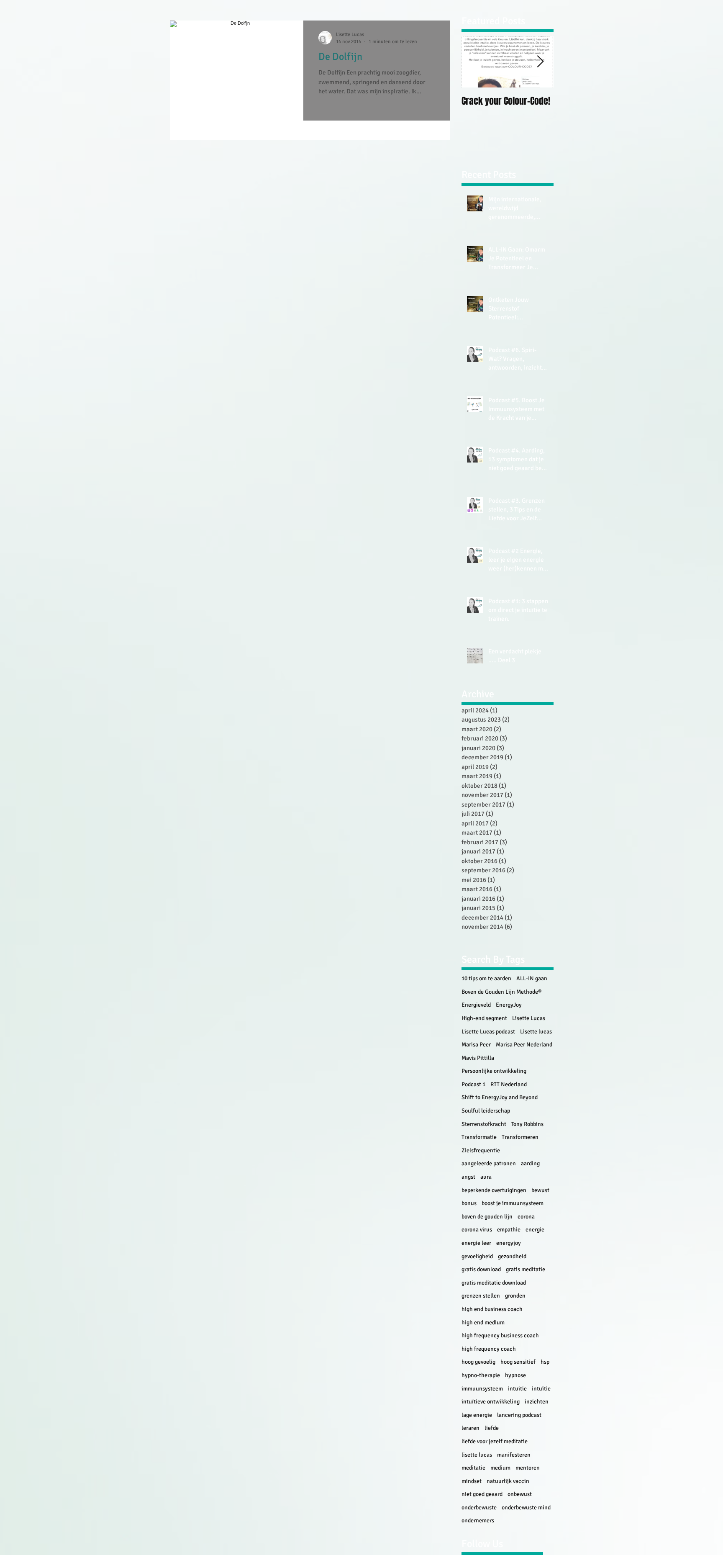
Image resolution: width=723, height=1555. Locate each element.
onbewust (520, 1494)
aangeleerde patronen (488, 1163)
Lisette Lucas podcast (488, 1031)
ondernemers (477, 1520)
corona (526, 1216)
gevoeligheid (477, 1256)
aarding (530, 1163)
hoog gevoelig (478, 1361)
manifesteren (514, 1454)
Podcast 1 (473, 1084)
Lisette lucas (536, 1031)
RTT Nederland (508, 1084)
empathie (508, 1229)
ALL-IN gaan (531, 978)
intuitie (517, 1388)
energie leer (476, 1243)
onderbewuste (479, 1507)
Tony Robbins (527, 1124)
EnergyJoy (509, 1004)
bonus (469, 1203)
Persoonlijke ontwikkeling (493, 1070)
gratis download (481, 1269)
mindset (471, 1481)
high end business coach (492, 1309)
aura (486, 1176)
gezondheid (512, 1256)
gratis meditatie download (493, 1282)
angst (468, 1176)
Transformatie (479, 1137)
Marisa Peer (476, 1044)
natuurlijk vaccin (508, 1481)
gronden (515, 1295)
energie (535, 1229)
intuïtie (541, 1388)
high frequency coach (488, 1348)
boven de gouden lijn (487, 1216)
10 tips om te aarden (486, 978)
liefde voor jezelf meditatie (494, 1441)
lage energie (476, 1415)
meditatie (473, 1467)
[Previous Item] (475, 61)
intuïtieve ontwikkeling (490, 1401)
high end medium (483, 1322)
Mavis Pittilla (477, 1058)
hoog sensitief (518, 1361)
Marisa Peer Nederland (524, 1044)
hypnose (515, 1375)
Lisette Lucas (528, 1018)
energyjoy (508, 1243)
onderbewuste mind (526, 1507)
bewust (540, 1190)
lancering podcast (519, 1415)
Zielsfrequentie (480, 1150)
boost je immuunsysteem (513, 1203)
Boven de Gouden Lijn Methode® (501, 991)
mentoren (527, 1467)
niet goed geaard (482, 1494)
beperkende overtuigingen (493, 1190)
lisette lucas (476, 1454)
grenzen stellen (480, 1295)
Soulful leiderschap (485, 1110)
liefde (492, 1428)
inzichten (537, 1401)
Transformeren (520, 1137)
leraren (470, 1428)
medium (500, 1467)
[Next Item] (540, 61)
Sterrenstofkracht (483, 1124)
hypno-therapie (480, 1375)
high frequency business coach (500, 1335)
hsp (545, 1361)
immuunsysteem (482, 1388)
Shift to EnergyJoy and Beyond (499, 1097)
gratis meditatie (525, 1269)
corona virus (476, 1229)
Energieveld (476, 1004)
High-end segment (484, 1018)
